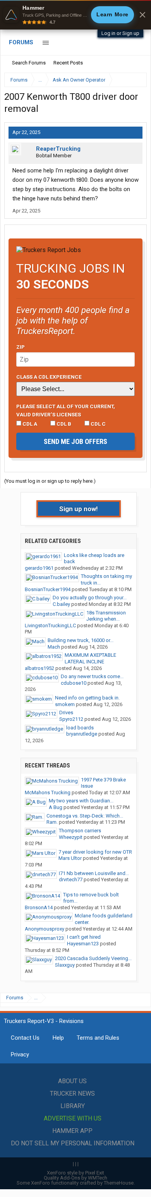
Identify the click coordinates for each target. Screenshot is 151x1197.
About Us (72, 1081)
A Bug (55, 807)
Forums (21, 42)
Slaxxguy (65, 965)
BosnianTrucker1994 (47, 589)
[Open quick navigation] (135, 80)
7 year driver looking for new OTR (95, 852)
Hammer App (72, 1130)
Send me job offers (75, 441)
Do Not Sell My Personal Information (72, 1143)
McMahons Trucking (47, 792)
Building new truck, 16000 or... (80, 640)
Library (72, 1106)
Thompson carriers (80, 830)
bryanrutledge (81, 734)
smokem (65, 704)
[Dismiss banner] (142, 14)
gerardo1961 (39, 568)
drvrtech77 (70, 879)
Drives (66, 712)
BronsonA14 (39, 907)
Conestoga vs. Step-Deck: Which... (84, 816)
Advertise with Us (72, 1118)
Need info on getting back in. (87, 698)
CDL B (63, 424)
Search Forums (29, 63)
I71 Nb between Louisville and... (94, 873)
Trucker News (72, 1093)
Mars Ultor (70, 858)
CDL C (97, 424)
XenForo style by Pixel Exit (75, 1173)
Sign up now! (78, 509)
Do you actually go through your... (90, 597)
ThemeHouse (119, 1183)
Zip (20, 347)
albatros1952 (39, 668)
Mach (54, 647)
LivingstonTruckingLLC (50, 625)
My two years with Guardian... (81, 801)
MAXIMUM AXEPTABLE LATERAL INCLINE (90, 658)
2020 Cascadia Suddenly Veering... (93, 958)
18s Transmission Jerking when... (106, 616)
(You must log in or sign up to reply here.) (50, 481)
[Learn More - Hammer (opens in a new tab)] (75, 15)
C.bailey (61, 604)
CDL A (29, 424)
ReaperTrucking (58, 148)
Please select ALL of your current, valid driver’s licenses (65, 410)
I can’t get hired (84, 937)
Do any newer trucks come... (92, 676)
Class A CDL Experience (49, 377)
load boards (80, 728)
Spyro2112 (71, 719)
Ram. (52, 822)
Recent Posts (68, 63)
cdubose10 (73, 683)
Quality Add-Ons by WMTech (75, 1178)
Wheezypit (70, 837)
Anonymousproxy (44, 929)
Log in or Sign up (120, 33)
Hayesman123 (83, 943)
